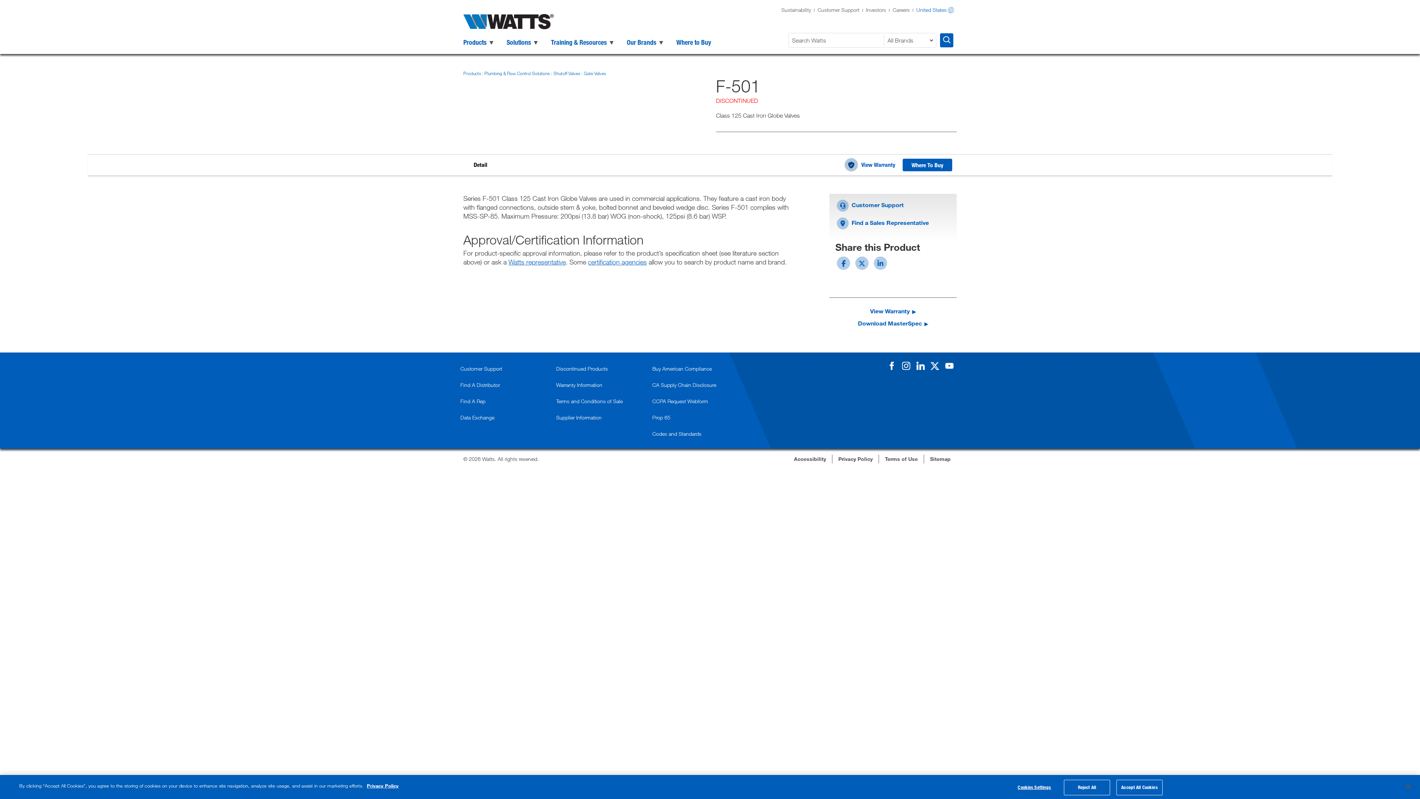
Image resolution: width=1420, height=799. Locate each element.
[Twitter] (934, 365)
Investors (876, 10)
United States (931, 10)
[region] (710, 787)
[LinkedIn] (920, 365)
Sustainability (796, 10)
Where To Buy (927, 165)
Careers (901, 10)
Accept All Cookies (1139, 787)
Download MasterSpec (890, 323)
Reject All (1087, 787)
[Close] (1408, 786)
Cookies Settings (1034, 787)
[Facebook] (891, 365)
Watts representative (537, 262)
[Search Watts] (946, 40)
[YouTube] (949, 365)
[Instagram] (906, 365)
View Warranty (878, 164)
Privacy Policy (383, 786)
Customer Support (838, 10)
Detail (480, 164)
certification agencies (617, 262)
